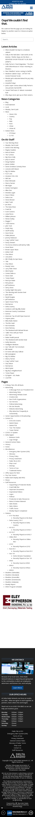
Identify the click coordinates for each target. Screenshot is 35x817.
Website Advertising (16, 409)
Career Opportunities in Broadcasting (17, 416)
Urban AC (12, 128)
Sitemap (12, 466)
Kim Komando (10, 325)
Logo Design (13, 440)
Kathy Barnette (10, 342)
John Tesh (8, 226)
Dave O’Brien (9, 195)
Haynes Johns (9, 318)
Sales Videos (13, 506)
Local (7, 107)
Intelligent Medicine (11, 344)
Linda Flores (9, 214)
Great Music (9, 247)
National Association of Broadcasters (18, 767)
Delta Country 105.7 (16, 520)
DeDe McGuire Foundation (22, 556)
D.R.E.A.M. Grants (15, 421)
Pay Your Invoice (11, 475)
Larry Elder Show (11, 269)
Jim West (8, 204)
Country (11, 116)
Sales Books (13, 504)
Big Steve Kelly (10, 157)
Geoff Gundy (9, 231)
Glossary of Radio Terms (17, 743)
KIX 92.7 (12, 532)
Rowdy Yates (9, 266)
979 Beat (12, 133)
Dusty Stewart (10, 242)
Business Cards (14, 437)
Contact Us (9, 418)
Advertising (9, 387)
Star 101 (12, 553)
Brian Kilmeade (10, 181)
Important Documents (16, 489)
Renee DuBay (9, 219)
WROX (11, 570)
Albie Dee (8, 190)
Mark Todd (9, 202)
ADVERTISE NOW (17, 1)
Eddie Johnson (10, 235)
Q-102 (11, 135)
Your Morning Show (11, 143)
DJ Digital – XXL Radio (12, 375)
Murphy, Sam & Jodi (11, 109)
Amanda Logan (10, 193)
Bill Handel (8, 349)
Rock (10, 124)
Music (7, 112)
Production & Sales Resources (19, 499)
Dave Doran (9, 233)
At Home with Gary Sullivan (14, 352)
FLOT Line (8, 174)
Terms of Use (14, 468)
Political (11, 497)
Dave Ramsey (10, 328)
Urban (11, 126)
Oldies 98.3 (13, 537)
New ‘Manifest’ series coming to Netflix (18, 71)
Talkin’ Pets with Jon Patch (14, 333)
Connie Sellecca (10, 273)
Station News (9, 131)
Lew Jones (8, 257)
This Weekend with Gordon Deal (16, 340)
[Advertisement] (17, 14)
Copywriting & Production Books (20, 485)
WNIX (11, 561)
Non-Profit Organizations (17, 399)
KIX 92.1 (12, 527)
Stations (8, 513)
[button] (31, 7)
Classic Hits (13, 114)
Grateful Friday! (10, 83)
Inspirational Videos (15, 492)
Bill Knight (8, 185)
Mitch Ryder (9, 271)
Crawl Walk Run (14, 487)
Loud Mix (8, 378)
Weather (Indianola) (11, 582)
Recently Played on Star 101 (22, 558)
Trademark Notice (15, 470)
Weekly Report (10, 584)
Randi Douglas (10, 297)
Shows (7, 480)
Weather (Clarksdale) (12, 572)
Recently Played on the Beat (22, 518)
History (7, 444)
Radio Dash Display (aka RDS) (15, 478)
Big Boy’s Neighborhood (13, 371)
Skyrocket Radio (22, 803)
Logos (11, 494)
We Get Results (14, 406)
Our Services (13, 402)
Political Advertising (15, 404)
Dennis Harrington (11, 188)
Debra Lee (8, 197)
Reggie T (8, 221)
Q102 (11, 544)
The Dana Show (10, 207)
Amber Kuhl (9, 252)
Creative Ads (13, 397)
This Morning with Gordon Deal (15, 292)
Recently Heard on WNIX (21, 563)
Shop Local (12, 463)
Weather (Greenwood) (13, 580)
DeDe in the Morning (12, 148)
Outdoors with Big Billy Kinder (15, 309)
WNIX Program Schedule (13, 587)
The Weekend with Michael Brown (16, 330)
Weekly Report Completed (18, 511)
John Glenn (8, 295)
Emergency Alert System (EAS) (19, 451)
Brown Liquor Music (11, 250)
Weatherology (17, 806)
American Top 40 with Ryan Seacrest (17, 316)
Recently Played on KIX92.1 (22, 530)
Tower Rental (13, 430)
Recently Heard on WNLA (21, 568)
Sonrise (7, 314)
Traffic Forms (13, 508)
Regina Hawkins (10, 150)
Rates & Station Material (17, 501)
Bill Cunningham (10, 354)
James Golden (10, 164)
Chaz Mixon (9, 254)
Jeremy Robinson (11, 238)
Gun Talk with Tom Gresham (14, 347)
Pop (10, 119)
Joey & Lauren (10, 159)
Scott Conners (10, 212)
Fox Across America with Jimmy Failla (17, 245)
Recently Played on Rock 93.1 (23, 551)
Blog (6, 102)
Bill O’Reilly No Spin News (13, 259)
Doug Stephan (10, 162)
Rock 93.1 (12, 549)
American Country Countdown (15, 311)
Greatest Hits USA (11, 176)
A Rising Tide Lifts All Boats (17, 4)
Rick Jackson (9, 283)
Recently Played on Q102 (21, 546)
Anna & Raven (10, 152)
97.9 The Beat (14, 516)
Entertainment (10, 105)
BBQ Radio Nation (11, 321)
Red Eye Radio (10, 280)
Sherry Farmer (10, 183)
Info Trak (8, 335)
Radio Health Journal (12, 337)
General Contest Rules (12, 442)
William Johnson (10, 216)
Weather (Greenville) (12, 577)
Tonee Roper (9, 278)
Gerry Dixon (9, 288)
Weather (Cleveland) (12, 575)
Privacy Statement (15, 459)
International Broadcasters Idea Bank (19, 769)
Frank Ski (8, 209)
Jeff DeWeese (10, 285)
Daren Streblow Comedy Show (15, 166)
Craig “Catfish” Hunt (11, 240)
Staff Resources (10, 482)
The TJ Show (9, 155)
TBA (6, 261)
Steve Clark (9, 276)
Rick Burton (9, 304)
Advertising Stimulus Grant (18, 394)
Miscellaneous (10, 449)
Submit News (13, 423)
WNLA (11, 565)
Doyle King (9, 228)
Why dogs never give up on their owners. (19, 95)
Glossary (12, 454)
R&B (10, 121)
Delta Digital (9, 435)
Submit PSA (13, 425)
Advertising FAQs (15, 392)
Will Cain (8, 178)
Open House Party (11, 302)
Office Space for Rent (12, 473)
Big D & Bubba (10, 171)
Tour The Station (15, 428)
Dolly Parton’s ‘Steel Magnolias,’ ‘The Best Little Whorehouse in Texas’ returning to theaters (19, 66)
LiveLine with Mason (12, 169)
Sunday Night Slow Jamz (13, 290)
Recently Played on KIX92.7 (22, 535)
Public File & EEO (15, 461)
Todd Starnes (9, 223)
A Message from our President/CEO (21, 390)
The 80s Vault (10, 323)
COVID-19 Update (11, 432)
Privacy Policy (13, 456)
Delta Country (10, 306)
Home (7, 447)
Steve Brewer (10, 200)
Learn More (17, 688)
